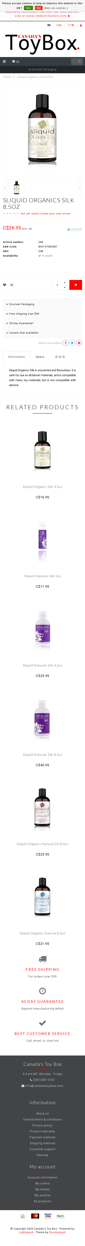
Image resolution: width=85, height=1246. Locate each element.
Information (16, 356)
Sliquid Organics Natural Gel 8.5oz (43, 844)
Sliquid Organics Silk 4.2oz (42, 486)
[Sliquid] (74, 229)
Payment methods (43, 1137)
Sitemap (42, 1155)
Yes (28, 8)
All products (42, 1201)
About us (42, 1113)
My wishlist (43, 1195)
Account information (43, 1177)
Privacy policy (42, 1125)
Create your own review (55, 213)
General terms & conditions (42, 1119)
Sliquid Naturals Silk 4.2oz (42, 665)
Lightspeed (26, 1232)
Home (7, 76)
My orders (42, 1183)
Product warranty (42, 1131)
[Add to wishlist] (4, 285)
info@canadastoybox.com (44, 1085)
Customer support (42, 1149)
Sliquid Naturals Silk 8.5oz (42, 754)
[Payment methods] (22, 1216)
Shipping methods (43, 1143)
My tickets (42, 1189)
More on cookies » (56, 8)
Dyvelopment (57, 1232)
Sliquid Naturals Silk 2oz (42, 576)
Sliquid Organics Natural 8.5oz (42, 933)
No (39, 8)
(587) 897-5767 (44, 1079)
